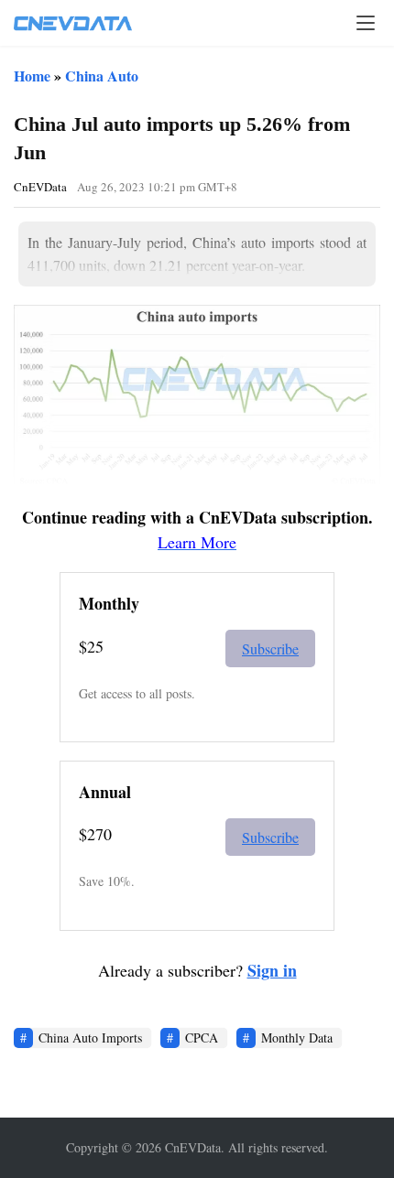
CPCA (201, 1037)
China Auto (101, 75)
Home (32, 75)
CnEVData (40, 186)
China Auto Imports (90, 1037)
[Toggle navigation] (365, 22)
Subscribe (270, 648)
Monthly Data (297, 1037)
